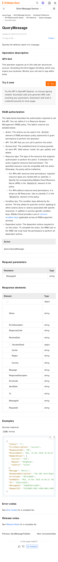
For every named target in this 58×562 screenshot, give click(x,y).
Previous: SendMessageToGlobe (16, 533)
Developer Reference (41, 15)
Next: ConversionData (46, 533)
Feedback (33, 546)
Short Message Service (22, 15)
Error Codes (11, 510)
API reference (31, 17)
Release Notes (13, 524)
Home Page (6, 15)
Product (51, 38)
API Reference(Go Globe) (14, 17)
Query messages (45, 17)
